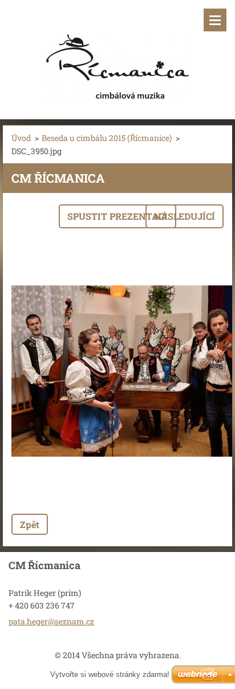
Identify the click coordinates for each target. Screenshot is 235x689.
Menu (215, 20)
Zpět (29, 524)
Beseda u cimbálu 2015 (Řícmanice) (107, 137)
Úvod (21, 137)
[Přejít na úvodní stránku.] (117, 52)
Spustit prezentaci (117, 216)
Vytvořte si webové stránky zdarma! (109, 674)
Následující (184, 216)
